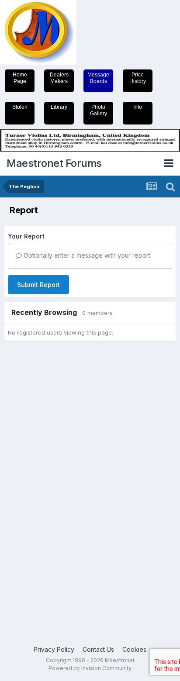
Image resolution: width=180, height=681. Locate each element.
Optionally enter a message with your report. (87, 255)
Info (137, 107)
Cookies (134, 649)
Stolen (20, 107)
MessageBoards (98, 78)
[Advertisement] (39, 481)
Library (59, 107)
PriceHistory (137, 78)
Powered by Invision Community (90, 668)
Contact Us (98, 649)
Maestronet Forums (54, 163)
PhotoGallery (98, 110)
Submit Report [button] (38, 284)
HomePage (20, 78)
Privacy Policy (54, 649)
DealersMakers (59, 78)
